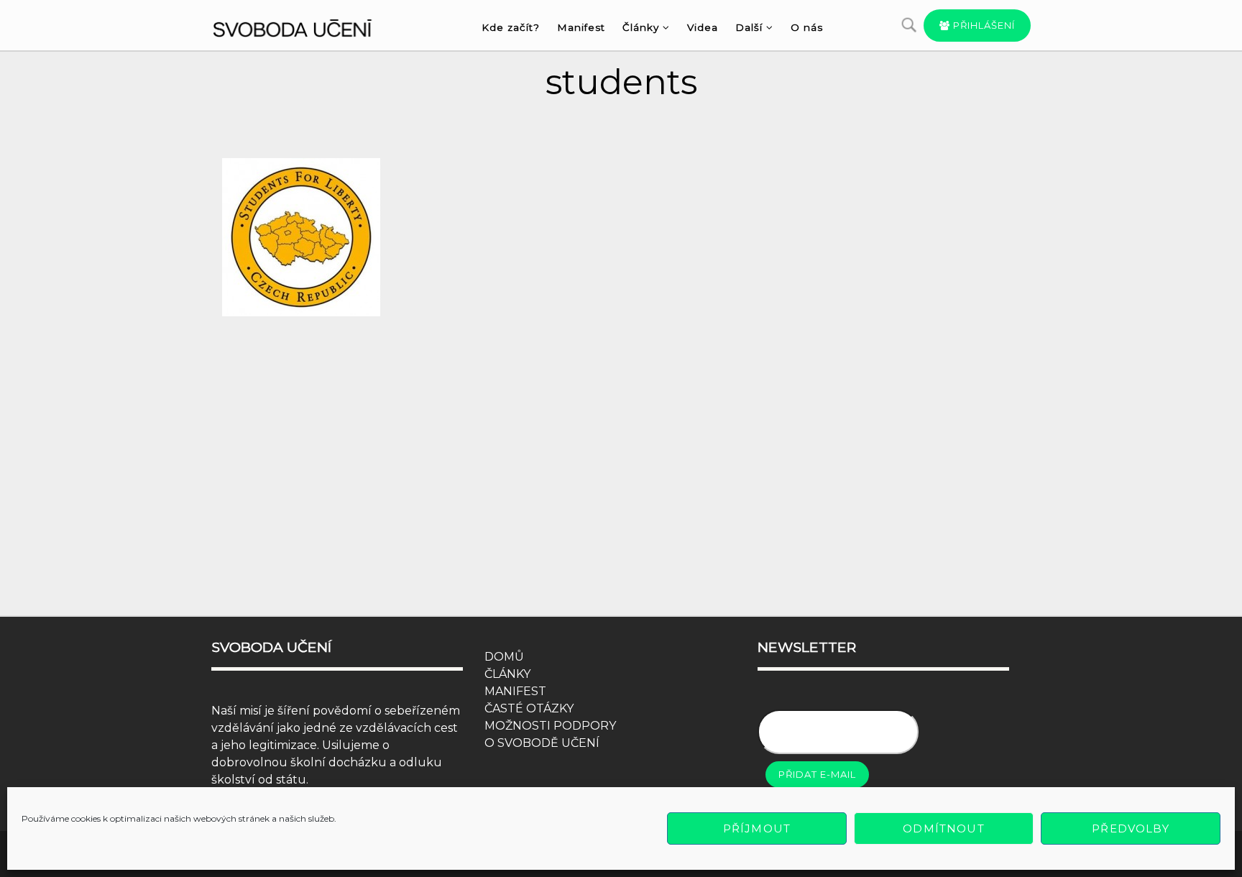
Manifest (581, 27)
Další (749, 27)
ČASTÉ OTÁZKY (529, 708)
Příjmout (757, 828)
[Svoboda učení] (305, 26)
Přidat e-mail (817, 774)
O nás (807, 27)
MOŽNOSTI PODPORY (550, 726)
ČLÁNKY (507, 674)
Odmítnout (943, 828)
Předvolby (1130, 828)
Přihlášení (982, 25)
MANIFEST (515, 691)
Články (640, 27)
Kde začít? (511, 27)
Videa (702, 27)
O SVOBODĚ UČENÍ (541, 743)
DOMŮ (504, 657)
